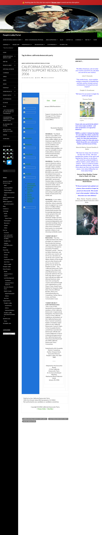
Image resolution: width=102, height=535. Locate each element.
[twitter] (12, 157)
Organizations (39, 44)
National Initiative (8, 69)
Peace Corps (8, 218)
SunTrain (6, 298)
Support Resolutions (42, 63)
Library (7, 308)
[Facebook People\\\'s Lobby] (12, 150)
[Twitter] (9, 162)
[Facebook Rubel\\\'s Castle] (5, 154)
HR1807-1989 (16, 44)
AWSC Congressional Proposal (34, 39)
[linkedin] (12, 154)
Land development (9, 278)
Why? (5, 195)
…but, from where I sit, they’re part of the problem (8, 111)
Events (6, 257)
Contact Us (30, 198)
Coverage (78, 39)
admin (38, 77)
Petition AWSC (8, 190)
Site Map (30, 200)
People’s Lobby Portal (12, 35)
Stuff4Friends (51, 44)
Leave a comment (48, 77)
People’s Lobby (7, 65)
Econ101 (5, 102)
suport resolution (29, 421)
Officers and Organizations (31, 184)
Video (4, 80)
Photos (29, 196)
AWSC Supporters (51, 39)
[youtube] (5, 157)
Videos (5, 134)
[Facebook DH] (8, 154)
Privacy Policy (42, 409)
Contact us (69, 39)
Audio (4, 84)
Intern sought (7, 264)
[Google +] (8, 157)
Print (48, 100)
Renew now (55, 2)
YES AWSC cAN (63, 44)
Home (95, 39)
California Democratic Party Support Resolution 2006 (44, 70)
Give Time (6, 262)
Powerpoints (7, 220)
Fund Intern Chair (8, 259)
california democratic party (58, 419)
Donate (6, 254)
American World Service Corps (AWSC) (35, 419)
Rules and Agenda (30, 188)
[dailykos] (5, 162)
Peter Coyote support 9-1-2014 (7, 130)
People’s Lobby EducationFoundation (9, 314)
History (29, 194)
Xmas (5, 321)
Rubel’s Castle (7, 95)
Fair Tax (87, 39)
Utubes (6, 225)
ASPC (5, 185)
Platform (29, 201)
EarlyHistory (8, 305)
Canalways (8, 280)
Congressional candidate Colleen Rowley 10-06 (8, 118)
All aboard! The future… (7, 124)
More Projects (26, 44)
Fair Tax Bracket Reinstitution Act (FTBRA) (8, 236)
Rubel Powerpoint (9, 293)
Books (5, 271)
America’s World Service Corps (12, 39)
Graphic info (7, 241)
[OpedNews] (5, 150)
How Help (6, 44)
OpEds (4, 76)
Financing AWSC (8, 188)
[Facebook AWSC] (8, 150)
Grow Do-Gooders (9, 204)
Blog (61, 39)
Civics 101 (6, 252)
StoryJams (6, 138)
